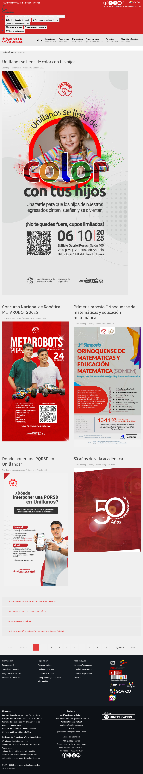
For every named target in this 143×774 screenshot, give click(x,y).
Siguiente (119, 647)
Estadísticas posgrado (83, 673)
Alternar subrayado (16, 31)
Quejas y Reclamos (46, 669)
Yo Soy (106, 7)
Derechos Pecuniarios (83, 665)
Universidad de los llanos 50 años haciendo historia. (32, 601)
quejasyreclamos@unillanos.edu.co (71, 731)
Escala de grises (15, 27)
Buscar (124, 2)
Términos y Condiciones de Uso (15, 741)
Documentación (8, 665)
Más (117, 7)
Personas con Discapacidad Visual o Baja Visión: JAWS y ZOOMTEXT (36, 16)
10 (106, 647)
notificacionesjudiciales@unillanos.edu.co (71, 718)
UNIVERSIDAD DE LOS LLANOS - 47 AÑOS (27, 611)
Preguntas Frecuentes (11, 673)
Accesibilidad (8, 12)
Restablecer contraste (36, 27)
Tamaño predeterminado (18, 23)
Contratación (7, 661)
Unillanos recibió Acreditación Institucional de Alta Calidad (36, 631)
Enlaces (112, 7)
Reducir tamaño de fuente (19, 20)
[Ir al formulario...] (65, 183)
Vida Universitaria (126, 7)
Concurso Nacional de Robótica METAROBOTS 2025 (31, 309)
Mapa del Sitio (44, 661)
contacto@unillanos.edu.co (71, 725)
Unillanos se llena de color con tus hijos (39, 62)
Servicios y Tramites (10, 669)
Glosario (77, 677)
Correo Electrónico (46, 673)
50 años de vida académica (98, 458)
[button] (34, 8)
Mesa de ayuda (80, 661)
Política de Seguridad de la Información (18, 751)
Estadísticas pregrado (83, 669)
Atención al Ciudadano (11, 677)
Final (133, 647)
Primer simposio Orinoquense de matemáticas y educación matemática (104, 312)
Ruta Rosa (137, 7)
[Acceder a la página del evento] (35, 381)
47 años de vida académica (20, 621)
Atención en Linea (45, 665)
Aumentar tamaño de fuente (46, 20)
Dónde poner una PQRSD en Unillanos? (28, 461)
